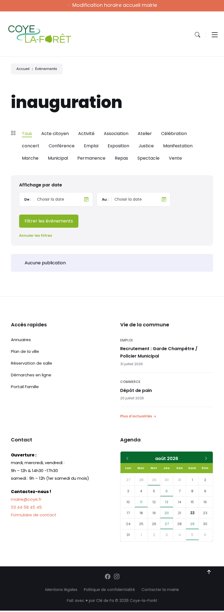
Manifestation (178, 146)
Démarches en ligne (31, 375)
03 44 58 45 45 (26, 507)
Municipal (58, 158)
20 (166, 513)
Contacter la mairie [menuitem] (160, 589)
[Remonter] (209, 572)
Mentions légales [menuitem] (61, 589)
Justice (146, 146)
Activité (86, 133)
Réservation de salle (31, 363)
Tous (27, 133)
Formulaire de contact (33, 515)
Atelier (145, 133)
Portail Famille (25, 387)
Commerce (130, 381)
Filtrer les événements (49, 221)
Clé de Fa (105, 600)
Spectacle (148, 158)
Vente (175, 158)
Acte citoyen (55, 133)
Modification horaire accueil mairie (114, 5)
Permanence (91, 158)
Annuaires (21, 339)
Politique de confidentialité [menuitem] (109, 589)
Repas (121, 158)
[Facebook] (107, 577)
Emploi (91, 146)
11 (141, 502)
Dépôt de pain (136, 390)
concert (30, 146)
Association (116, 133)
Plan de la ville (25, 351)
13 (166, 502)
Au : (105, 199)
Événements (46, 68)
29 (154, 479)
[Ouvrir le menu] (214, 34)
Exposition (118, 146)
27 (167, 523)
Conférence (62, 146)
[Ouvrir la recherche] (197, 34)
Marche (30, 158)
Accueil (23, 68)
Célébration (174, 133)
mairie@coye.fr (26, 499)
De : (27, 199)
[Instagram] (116, 577)
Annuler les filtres (35, 236)
